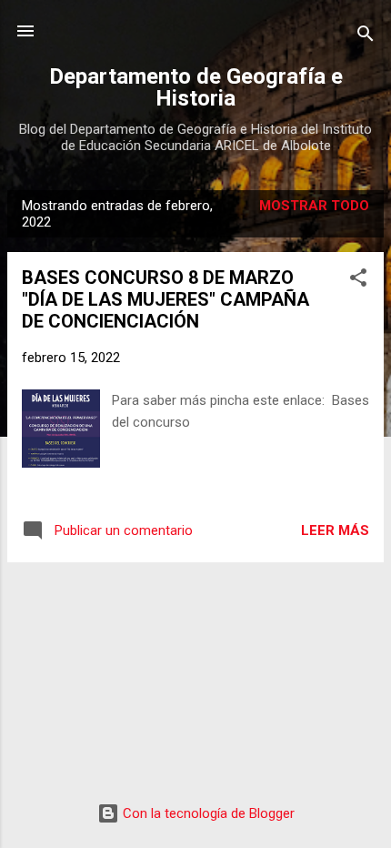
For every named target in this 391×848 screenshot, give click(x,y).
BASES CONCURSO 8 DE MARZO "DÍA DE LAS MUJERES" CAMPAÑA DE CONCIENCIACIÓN (165, 299)
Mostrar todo (314, 205)
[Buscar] (365, 37)
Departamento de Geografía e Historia (196, 87)
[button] (358, 281)
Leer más (335, 530)
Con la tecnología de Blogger (207, 813)
